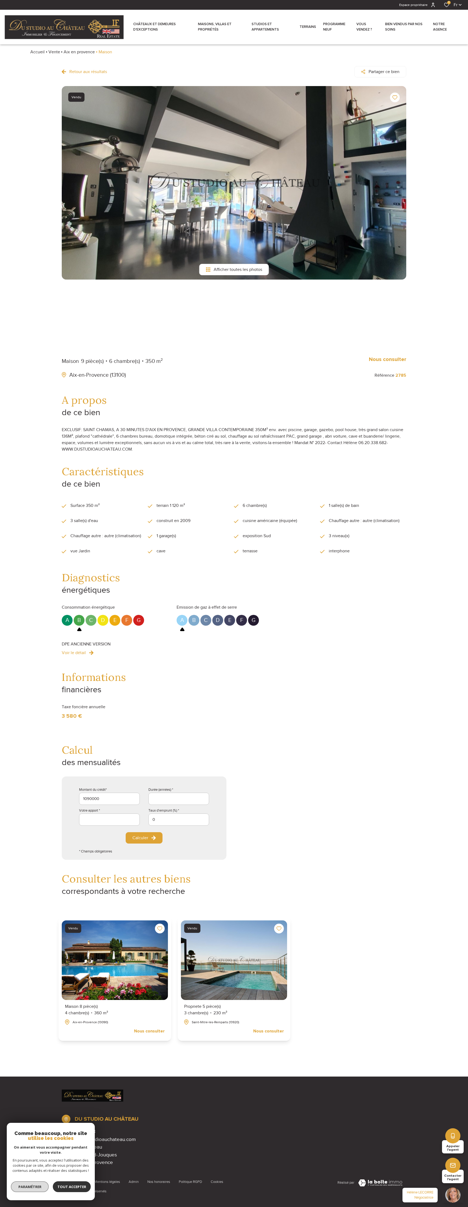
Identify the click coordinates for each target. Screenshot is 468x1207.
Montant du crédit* (93, 790)
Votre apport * (89, 810)
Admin (134, 1182)
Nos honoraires (158, 1182)
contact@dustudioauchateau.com (99, 1139)
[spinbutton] (178, 820)
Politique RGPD (190, 1182)
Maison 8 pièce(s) (86, 1009)
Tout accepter (71, 1186)
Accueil (37, 52)
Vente (54, 52)
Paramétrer (29, 1186)
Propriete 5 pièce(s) (205, 1009)
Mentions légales (107, 1182)
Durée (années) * (160, 790)
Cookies (217, 1182)
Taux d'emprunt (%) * (163, 810)
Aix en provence (79, 52)
